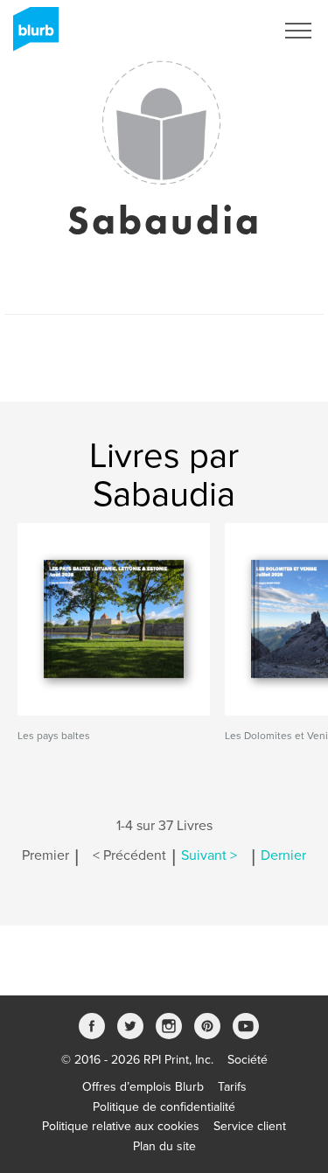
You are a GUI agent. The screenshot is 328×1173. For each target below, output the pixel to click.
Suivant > (209, 855)
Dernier (283, 855)
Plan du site (164, 1146)
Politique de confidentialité (164, 1107)
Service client (249, 1126)
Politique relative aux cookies (120, 1126)
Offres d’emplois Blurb (143, 1086)
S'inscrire (227, 31)
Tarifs (232, 1086)
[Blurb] (30, 35)
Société (247, 1059)
